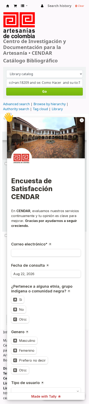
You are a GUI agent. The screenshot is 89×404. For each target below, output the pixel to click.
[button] (15, 6)
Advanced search (16, 104)
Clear (80, 6)
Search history (59, 6)
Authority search (16, 109)
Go (44, 91)
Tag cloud (40, 109)
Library (57, 109)
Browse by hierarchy (50, 104)
